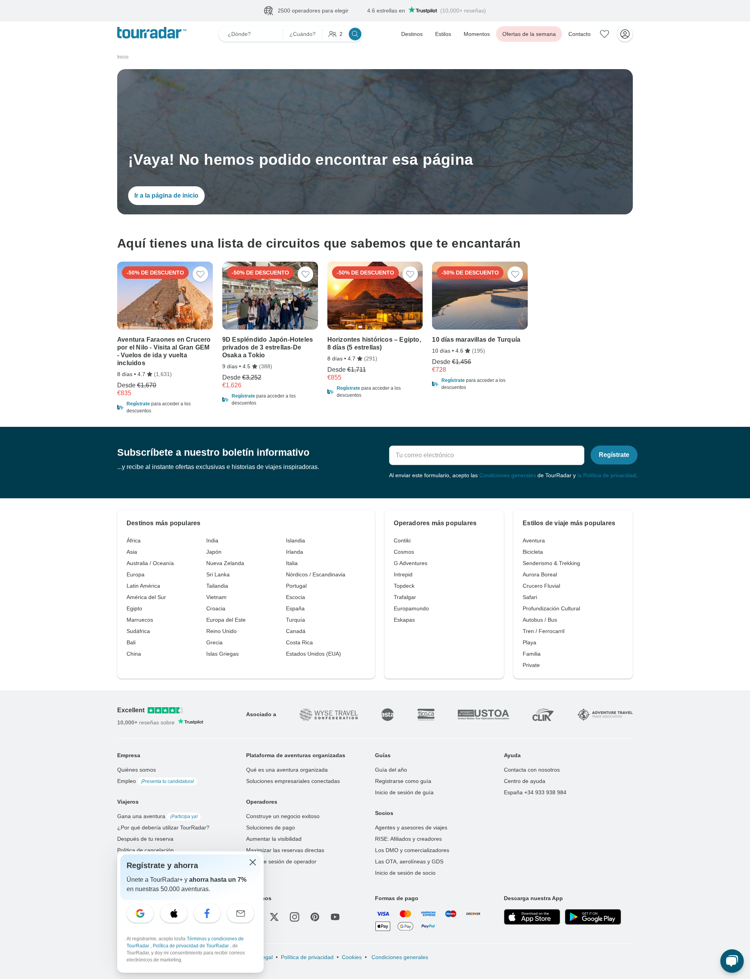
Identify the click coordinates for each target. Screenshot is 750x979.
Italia (292, 563)
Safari (530, 597)
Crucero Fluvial (541, 586)
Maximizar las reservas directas (285, 850)
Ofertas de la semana (529, 34)
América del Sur (146, 597)
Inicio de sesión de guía (404, 792)
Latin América (143, 586)
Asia (132, 552)
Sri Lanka (218, 574)
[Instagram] (294, 917)
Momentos (477, 34)
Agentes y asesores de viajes (411, 827)
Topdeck (404, 586)
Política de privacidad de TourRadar (191, 946)
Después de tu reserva (145, 839)
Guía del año (391, 770)
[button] (165, 407)
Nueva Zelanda (225, 563)
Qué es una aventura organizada (287, 770)
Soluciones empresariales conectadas (293, 781)
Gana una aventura (157, 816)
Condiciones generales (507, 475)
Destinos (412, 34)
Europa (136, 574)
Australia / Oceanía (150, 563)
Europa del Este (226, 620)
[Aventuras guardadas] (604, 34)
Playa (529, 642)
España (295, 608)
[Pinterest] (315, 917)
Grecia (214, 642)
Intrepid (403, 574)
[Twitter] (274, 917)
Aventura (534, 540)
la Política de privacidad (606, 475)
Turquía (295, 620)
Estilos (443, 34)
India (212, 540)
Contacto (579, 34)
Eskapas (404, 620)
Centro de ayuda (524, 781)
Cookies (352, 957)
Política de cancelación (145, 850)
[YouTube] (335, 917)
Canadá (295, 631)
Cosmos (404, 552)
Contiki (402, 540)
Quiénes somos (136, 770)
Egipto (134, 608)
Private (531, 665)
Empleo (155, 781)
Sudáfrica (138, 631)
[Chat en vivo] (732, 961)
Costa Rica (299, 642)
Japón (213, 552)
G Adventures (410, 563)
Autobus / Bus (540, 620)
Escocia (295, 597)
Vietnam (216, 597)
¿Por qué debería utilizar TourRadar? (163, 827)
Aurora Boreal (540, 574)
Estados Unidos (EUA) (313, 654)
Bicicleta (533, 552)
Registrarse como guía (403, 781)
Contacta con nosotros (532, 770)
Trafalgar (405, 597)
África (134, 540)
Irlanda (294, 552)
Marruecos (140, 620)
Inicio (123, 57)
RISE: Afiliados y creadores (408, 839)
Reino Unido (221, 631)
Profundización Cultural (551, 608)
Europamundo (411, 608)
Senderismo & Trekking (551, 563)
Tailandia (217, 586)
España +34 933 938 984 (535, 792)
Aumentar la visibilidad (274, 839)
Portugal (296, 586)
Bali (131, 642)
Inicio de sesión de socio (405, 873)
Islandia (295, 540)
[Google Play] (593, 917)
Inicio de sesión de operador (281, 861)
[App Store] (532, 917)
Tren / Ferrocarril (543, 631)
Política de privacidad (307, 957)
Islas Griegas (222, 654)
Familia (532, 654)
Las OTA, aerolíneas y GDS (409, 861)
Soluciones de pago (270, 827)
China (134, 654)
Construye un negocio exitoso (283, 816)
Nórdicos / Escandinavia (315, 574)
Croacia (215, 608)
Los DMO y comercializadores (412, 850)
